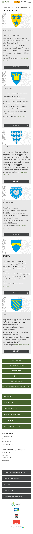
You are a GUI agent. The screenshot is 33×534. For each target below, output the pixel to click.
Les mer (16, 67)
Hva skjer (7, 396)
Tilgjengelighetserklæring (14, 472)
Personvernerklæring (12, 478)
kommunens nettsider (21, 345)
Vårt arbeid (16, 361)
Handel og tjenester (12, 414)
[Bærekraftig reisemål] (16, 504)
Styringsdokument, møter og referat (16, 386)
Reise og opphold (10, 408)
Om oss (16, 376)
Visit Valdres (8, 420)
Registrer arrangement (13, 497)
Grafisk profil (16, 381)
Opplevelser (8, 402)
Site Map (7, 485)
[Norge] (16, 522)
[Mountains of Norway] (16, 516)
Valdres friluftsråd (16, 366)
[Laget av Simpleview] (16, 527)
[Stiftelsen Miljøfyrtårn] (16, 510)
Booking (17, 1)
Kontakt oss (8, 491)
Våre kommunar (16, 371)
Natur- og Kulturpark (12, 427)
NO (22, 2)
